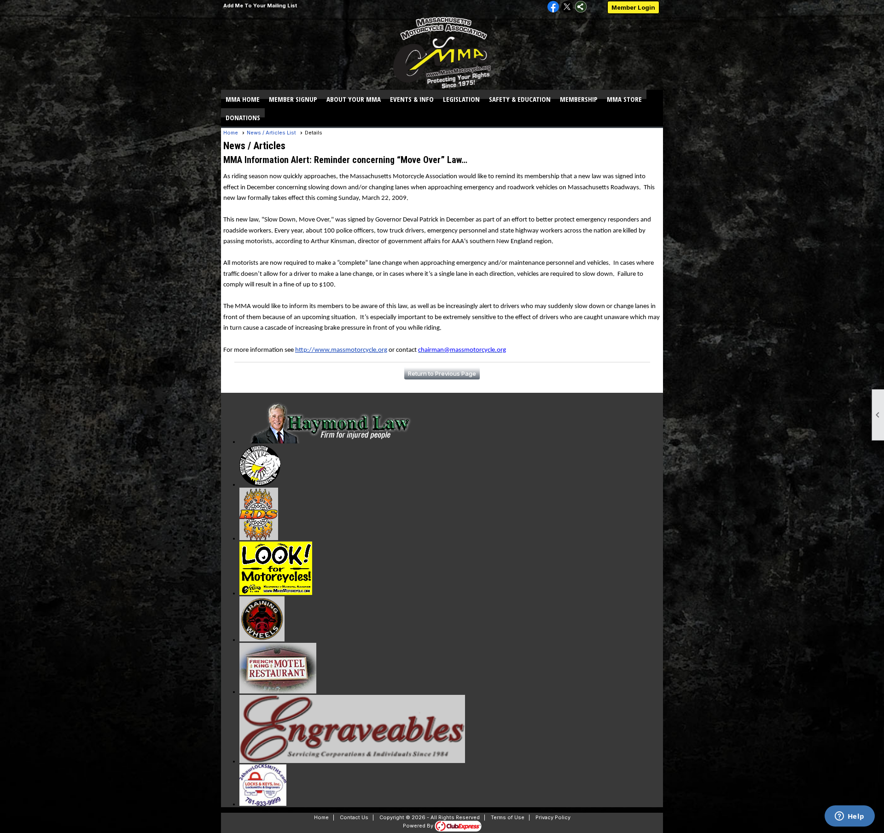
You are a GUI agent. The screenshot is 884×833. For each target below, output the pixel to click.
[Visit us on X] (567, 7)
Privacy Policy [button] (552, 817)
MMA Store (624, 99)
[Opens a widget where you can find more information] (849, 816)
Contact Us (354, 817)
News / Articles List (271, 132)
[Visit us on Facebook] (553, 7)
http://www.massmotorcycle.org (341, 350)
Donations (243, 117)
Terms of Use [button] (507, 817)
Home (230, 132)
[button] (353, 99)
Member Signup (293, 99)
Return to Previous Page (442, 373)
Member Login (633, 7)
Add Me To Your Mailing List (260, 5)
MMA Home (243, 99)
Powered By (419, 825)
